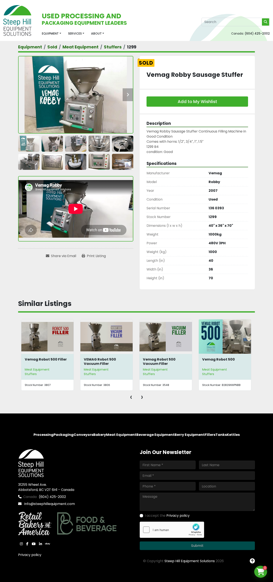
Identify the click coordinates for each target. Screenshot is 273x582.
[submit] (265, 22)
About (96, 33)
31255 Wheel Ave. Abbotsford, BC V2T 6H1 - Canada (46, 487)
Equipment (50, 33)
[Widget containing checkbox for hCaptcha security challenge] (172, 530)
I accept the (167, 515)
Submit (197, 545)
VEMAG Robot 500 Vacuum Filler (100, 361)
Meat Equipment (37, 369)
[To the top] (252, 561)
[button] (51, 33)
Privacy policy (29, 554)
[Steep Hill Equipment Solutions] (31, 463)
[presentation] (131, 396)
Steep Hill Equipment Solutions (189, 561)
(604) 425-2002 (257, 33)
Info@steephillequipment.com (49, 503)
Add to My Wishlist (197, 102)
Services (75, 33)
